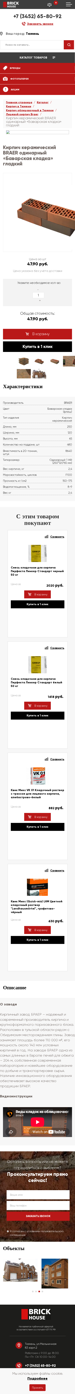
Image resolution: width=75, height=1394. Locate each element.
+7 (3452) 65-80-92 (37, 16)
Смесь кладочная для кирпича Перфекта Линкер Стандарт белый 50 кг (36, 682)
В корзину (40, 334)
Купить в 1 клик (38, 346)
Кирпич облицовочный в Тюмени (30, 110)
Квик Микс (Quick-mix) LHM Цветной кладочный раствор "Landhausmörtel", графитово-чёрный (36, 907)
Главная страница (19, 102)
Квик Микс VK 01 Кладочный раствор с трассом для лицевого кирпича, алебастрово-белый (37, 793)
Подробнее (37, 1378)
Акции (14, 89)
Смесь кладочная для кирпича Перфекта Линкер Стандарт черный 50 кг (37, 571)
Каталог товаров (34, 57)
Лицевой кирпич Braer (22, 114)
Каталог (43, 102)
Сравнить (57, 536)
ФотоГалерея (19, 78)
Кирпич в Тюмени (18, 106)
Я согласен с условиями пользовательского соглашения (37, 1233)
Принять (37, 1387)
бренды (14, 68)
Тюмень (32, 34)
